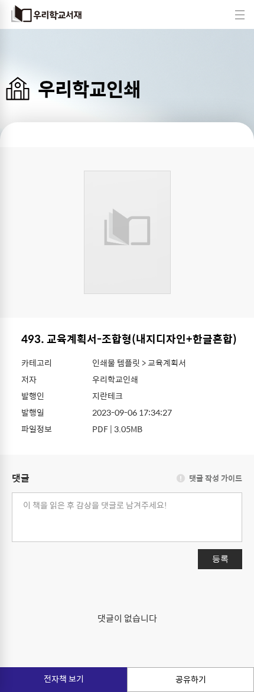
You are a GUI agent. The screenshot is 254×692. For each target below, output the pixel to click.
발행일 (32, 412)
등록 (220, 558)
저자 (29, 379)
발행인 (32, 395)
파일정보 (36, 428)
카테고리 (36, 362)
